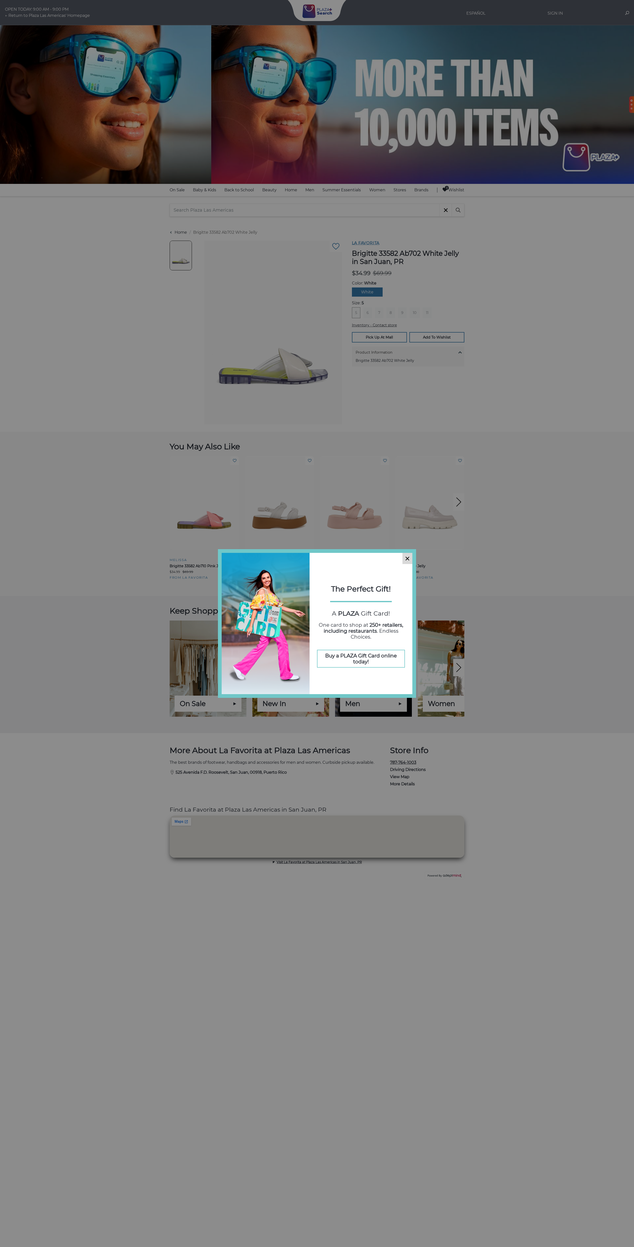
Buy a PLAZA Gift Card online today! (361, 659)
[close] (407, 558)
